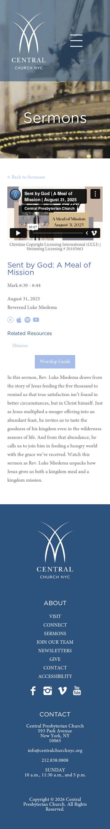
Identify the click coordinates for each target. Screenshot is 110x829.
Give (55, 659)
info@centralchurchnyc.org (55, 750)
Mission (20, 345)
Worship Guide (55, 361)
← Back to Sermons (26, 177)
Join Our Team (55, 642)
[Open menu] (76, 41)
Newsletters (55, 651)
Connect (55, 625)
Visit (55, 616)
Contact (55, 668)
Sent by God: (30, 265)
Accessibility (55, 676)
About (55, 603)
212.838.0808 (55, 760)
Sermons (55, 633)
